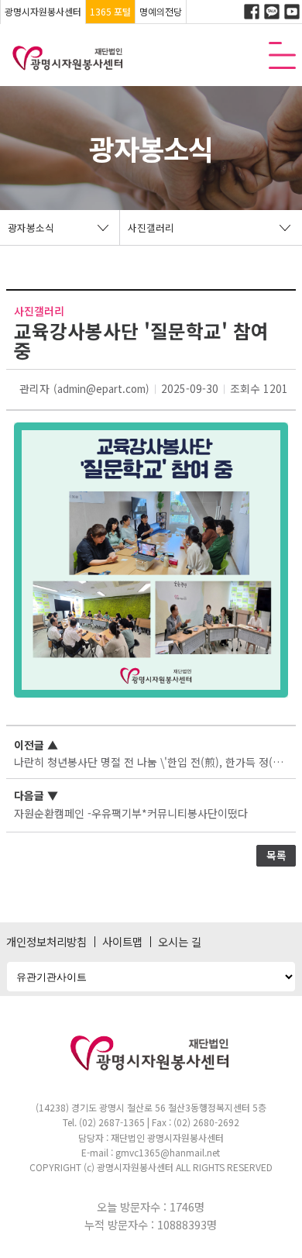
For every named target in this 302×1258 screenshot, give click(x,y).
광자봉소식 (31, 227)
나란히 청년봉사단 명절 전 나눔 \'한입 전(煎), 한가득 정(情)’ (152, 762)
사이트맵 (122, 941)
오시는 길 (179, 941)
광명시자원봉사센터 (43, 11)
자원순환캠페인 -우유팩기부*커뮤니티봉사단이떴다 (131, 813)
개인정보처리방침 (46, 941)
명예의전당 (160, 11)
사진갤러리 (151, 227)
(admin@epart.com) (101, 388)
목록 (276, 855)
